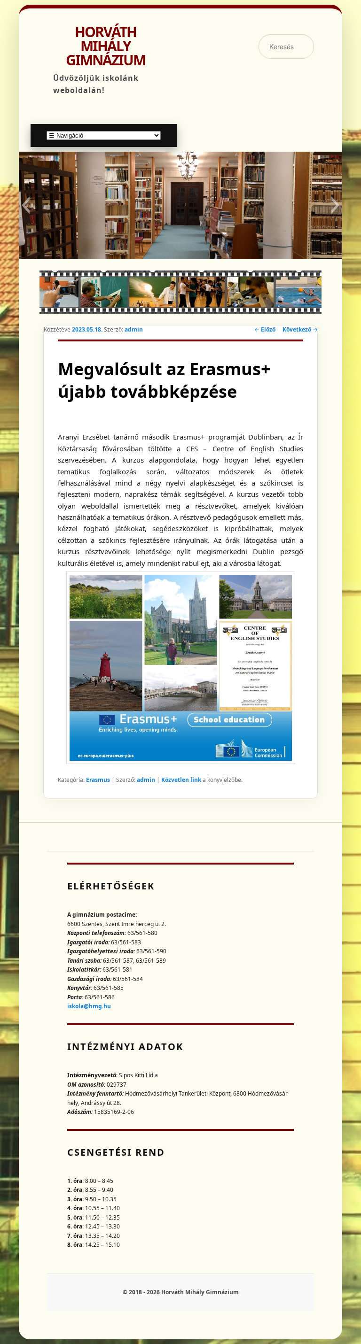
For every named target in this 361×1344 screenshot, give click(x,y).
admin (134, 329)
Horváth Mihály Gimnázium (105, 46)
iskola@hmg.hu (89, 1006)
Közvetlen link (182, 780)
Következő (300, 329)
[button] (25, 205)
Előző (264, 329)
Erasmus (98, 780)
